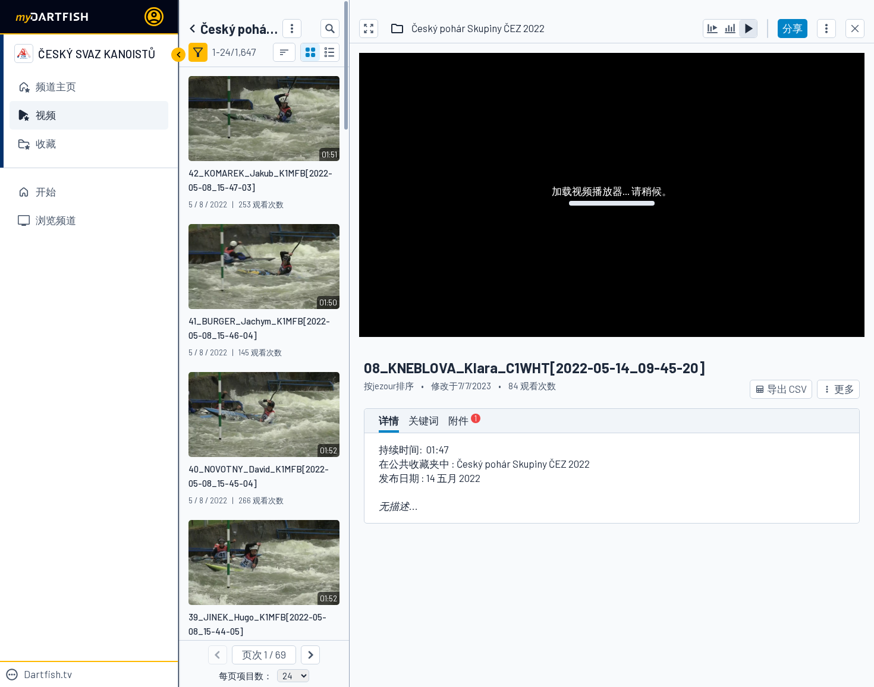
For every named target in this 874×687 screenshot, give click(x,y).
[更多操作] (826, 28)
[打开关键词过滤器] (198, 52)
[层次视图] (329, 52)
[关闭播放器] (854, 28)
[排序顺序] (284, 52)
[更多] (291, 28)
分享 (792, 28)
